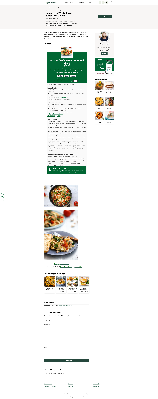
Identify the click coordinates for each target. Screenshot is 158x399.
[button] (46, 18)
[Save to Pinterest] (2, 201)
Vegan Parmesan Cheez (56, 114)
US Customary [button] (51, 115)
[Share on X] (2, 197)
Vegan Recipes (52, 7)
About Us (70, 384)
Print (61, 76)
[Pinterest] (103, 2)
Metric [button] (58, 115)
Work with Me (71, 386)
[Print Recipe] (110, 16)
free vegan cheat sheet (64, 170)
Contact (70, 388)
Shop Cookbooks (48, 384)
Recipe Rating (47, 319)
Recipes (66, 2)
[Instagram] (106, 2)
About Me (104, 53)
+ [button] (77, 81)
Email (46, 354)
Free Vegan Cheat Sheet (50, 386)
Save (73, 76)
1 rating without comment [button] (65, 306)
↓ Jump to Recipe (103, 17)
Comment (47, 325)
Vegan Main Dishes (59, 7)
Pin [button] (67, 76)
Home (47, 7)
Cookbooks (81, 2)
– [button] (73, 81)
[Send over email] (2, 204)
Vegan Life (73, 2)
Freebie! (89, 2)
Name (46, 348)
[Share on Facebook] (2, 194)
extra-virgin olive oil (62, 97)
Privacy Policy (96, 384)
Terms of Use (96, 386)
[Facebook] (100, 2)
